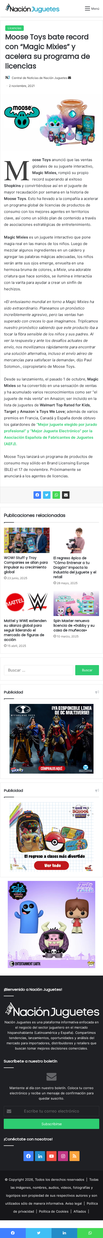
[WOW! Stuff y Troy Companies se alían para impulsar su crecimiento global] (27, 540)
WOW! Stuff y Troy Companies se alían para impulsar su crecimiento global (26, 564)
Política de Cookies (53, 1211)
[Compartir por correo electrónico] (66, 495)
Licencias (14, 28)
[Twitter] (46, 495)
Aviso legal (73, 1203)
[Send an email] (69, 78)
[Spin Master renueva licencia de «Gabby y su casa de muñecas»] (76, 603)
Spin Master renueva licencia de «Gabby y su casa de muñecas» (74, 625)
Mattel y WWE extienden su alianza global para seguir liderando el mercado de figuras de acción (25, 630)
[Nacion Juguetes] (32, 8)
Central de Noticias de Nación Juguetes (39, 78)
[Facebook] (37, 495)
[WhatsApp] (56, 495)
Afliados (80, 1211)
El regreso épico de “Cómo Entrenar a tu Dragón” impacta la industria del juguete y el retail (75, 567)
